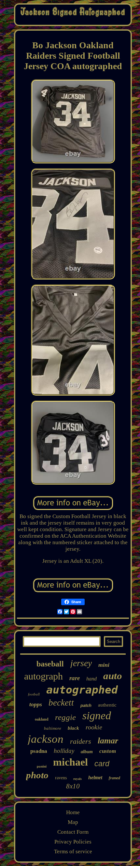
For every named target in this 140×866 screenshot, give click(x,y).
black (73, 728)
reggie (65, 717)
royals (77, 779)
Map (73, 822)
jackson (45, 739)
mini (103, 665)
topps (35, 704)
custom (107, 751)
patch (85, 705)
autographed (82, 689)
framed (114, 778)
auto (112, 675)
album (87, 751)
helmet (95, 777)
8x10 (73, 786)
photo (37, 775)
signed (96, 715)
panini (42, 766)
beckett (61, 703)
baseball (50, 664)
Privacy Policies (72, 842)
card (101, 763)
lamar (108, 740)
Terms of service (73, 851)
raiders (80, 741)
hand (91, 678)
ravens (61, 777)
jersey (81, 663)
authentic (107, 705)
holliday (64, 750)
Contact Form (73, 832)
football (34, 694)
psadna (38, 751)
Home (73, 812)
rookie (94, 727)
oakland (42, 719)
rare (74, 678)
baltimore (52, 728)
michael (70, 762)
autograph (43, 676)
